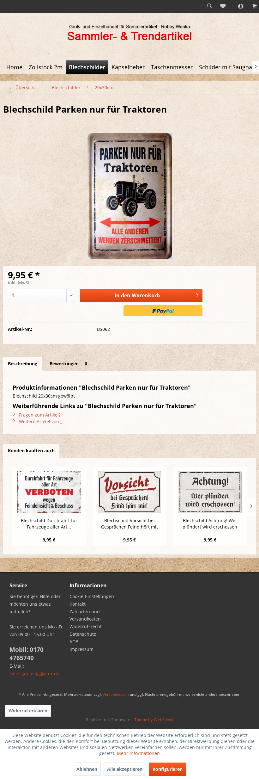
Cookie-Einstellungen (91, 596)
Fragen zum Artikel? (39, 415)
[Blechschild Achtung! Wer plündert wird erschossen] (210, 492)
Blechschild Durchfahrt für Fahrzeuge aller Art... (49, 523)
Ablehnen (86, 769)
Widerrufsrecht (85, 626)
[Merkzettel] (223, 6)
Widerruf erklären (28, 711)
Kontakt (77, 604)
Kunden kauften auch (31, 451)
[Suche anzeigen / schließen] (209, 6)
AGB (73, 642)
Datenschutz (82, 634)
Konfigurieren (168, 769)
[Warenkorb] (251, 6)
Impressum (81, 649)
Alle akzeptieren (124, 769)
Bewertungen (68, 364)
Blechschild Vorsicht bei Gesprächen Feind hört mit (129, 523)
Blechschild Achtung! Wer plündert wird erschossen (210, 523)
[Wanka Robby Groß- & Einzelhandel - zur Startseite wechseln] (129, 33)
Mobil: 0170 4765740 (26, 654)
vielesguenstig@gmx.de (34, 674)
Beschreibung (22, 364)
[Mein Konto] (237, 6)
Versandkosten (116, 694)
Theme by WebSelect (153, 719)
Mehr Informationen (138, 753)
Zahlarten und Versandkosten (85, 615)
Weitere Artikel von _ (40, 421)
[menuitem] (209, 6)
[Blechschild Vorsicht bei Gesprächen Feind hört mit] (130, 492)
